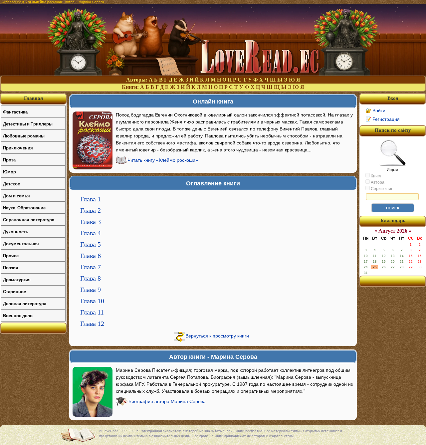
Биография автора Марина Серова (167, 401)
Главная (33, 98)
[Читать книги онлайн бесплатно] (213, 74)
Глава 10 (92, 301)
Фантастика (15, 112)
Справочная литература (28, 219)
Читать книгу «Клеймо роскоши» (162, 160)
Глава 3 (90, 221)
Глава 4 (90, 233)
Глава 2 (90, 210)
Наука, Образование (24, 207)
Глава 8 (90, 278)
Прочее (11, 255)
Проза (9, 159)
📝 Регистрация (382, 119)
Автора (377, 182)
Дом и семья (16, 195)
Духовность (15, 231)
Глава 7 (90, 267)
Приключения (18, 147)
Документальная (21, 243)
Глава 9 (90, 289)
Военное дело (18, 315)
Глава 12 (92, 323)
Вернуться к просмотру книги (217, 335)
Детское (11, 183)
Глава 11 (92, 312)
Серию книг (381, 188)
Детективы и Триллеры (28, 123)
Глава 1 (90, 199)
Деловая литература (24, 303)
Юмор (9, 171)
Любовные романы (24, 135)
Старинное (14, 291)
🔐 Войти (375, 110)
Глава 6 (90, 255)
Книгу (375, 176)
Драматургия (17, 279)
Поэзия (10, 267)
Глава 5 (90, 244)
